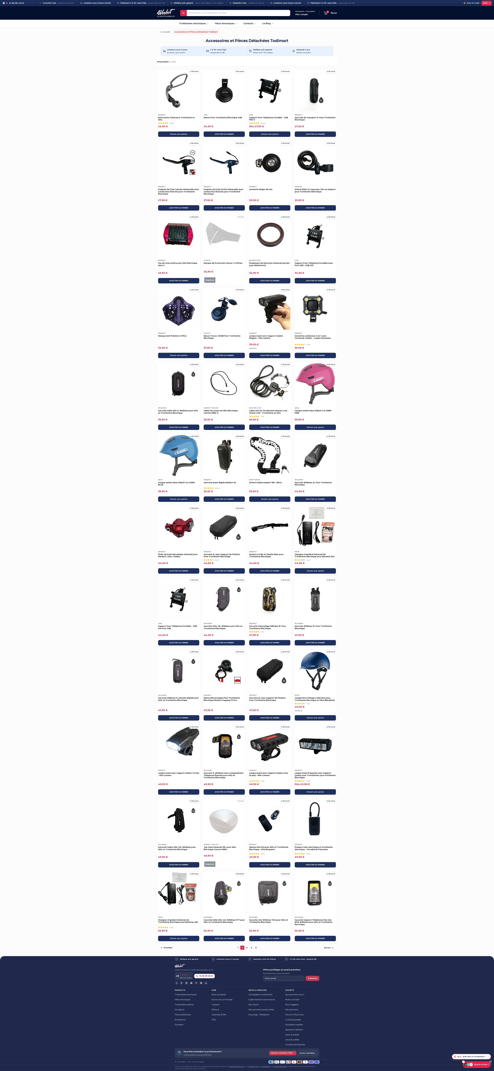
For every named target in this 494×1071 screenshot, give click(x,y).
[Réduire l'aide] (463, 1061)
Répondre (483, 1057)
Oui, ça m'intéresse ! (232, 547)
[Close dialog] (288, 513)
